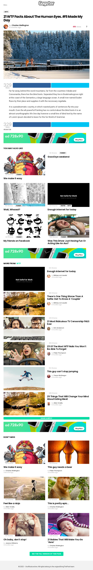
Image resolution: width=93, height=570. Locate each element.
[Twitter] (70, 85)
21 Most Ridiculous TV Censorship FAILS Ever (68, 323)
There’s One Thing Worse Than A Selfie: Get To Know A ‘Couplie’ (65, 298)
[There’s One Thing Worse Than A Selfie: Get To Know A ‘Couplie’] (24, 304)
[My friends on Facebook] (24, 226)
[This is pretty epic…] (68, 489)
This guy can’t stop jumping (62, 371)
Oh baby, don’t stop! (15, 539)
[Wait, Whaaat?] (24, 195)
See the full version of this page (46, 554)
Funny (19, 174)
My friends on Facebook (17, 240)
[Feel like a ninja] (24, 489)
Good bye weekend (58, 156)
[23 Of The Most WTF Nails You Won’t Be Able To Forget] (24, 354)
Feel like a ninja (12, 503)
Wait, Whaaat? (12, 209)
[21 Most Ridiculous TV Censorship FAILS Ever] (24, 329)
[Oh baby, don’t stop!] (24, 525)
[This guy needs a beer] (68, 452)
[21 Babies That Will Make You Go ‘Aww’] (68, 525)
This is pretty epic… (58, 503)
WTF (69, 206)
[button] (5, 3)
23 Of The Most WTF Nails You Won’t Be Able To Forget (66, 348)
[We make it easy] (24, 164)
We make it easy (13, 178)
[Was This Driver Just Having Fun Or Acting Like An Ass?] (68, 226)
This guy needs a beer (60, 467)
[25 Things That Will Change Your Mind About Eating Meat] (24, 404)
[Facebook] (32, 85)
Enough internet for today (62, 209)
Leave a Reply (46, 418)
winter (8, 129)
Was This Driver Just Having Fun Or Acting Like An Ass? (67, 242)
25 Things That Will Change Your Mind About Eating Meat (68, 398)
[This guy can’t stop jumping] (24, 379)
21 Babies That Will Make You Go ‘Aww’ (65, 541)
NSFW (63, 206)
